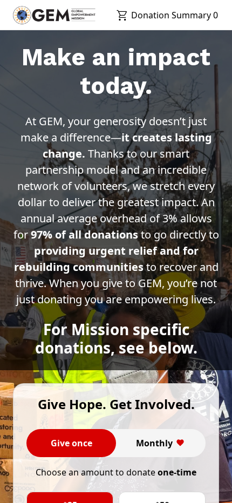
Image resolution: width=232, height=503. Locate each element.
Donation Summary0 (174, 15)
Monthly (154, 443)
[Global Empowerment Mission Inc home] (54, 15)
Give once (71, 443)
